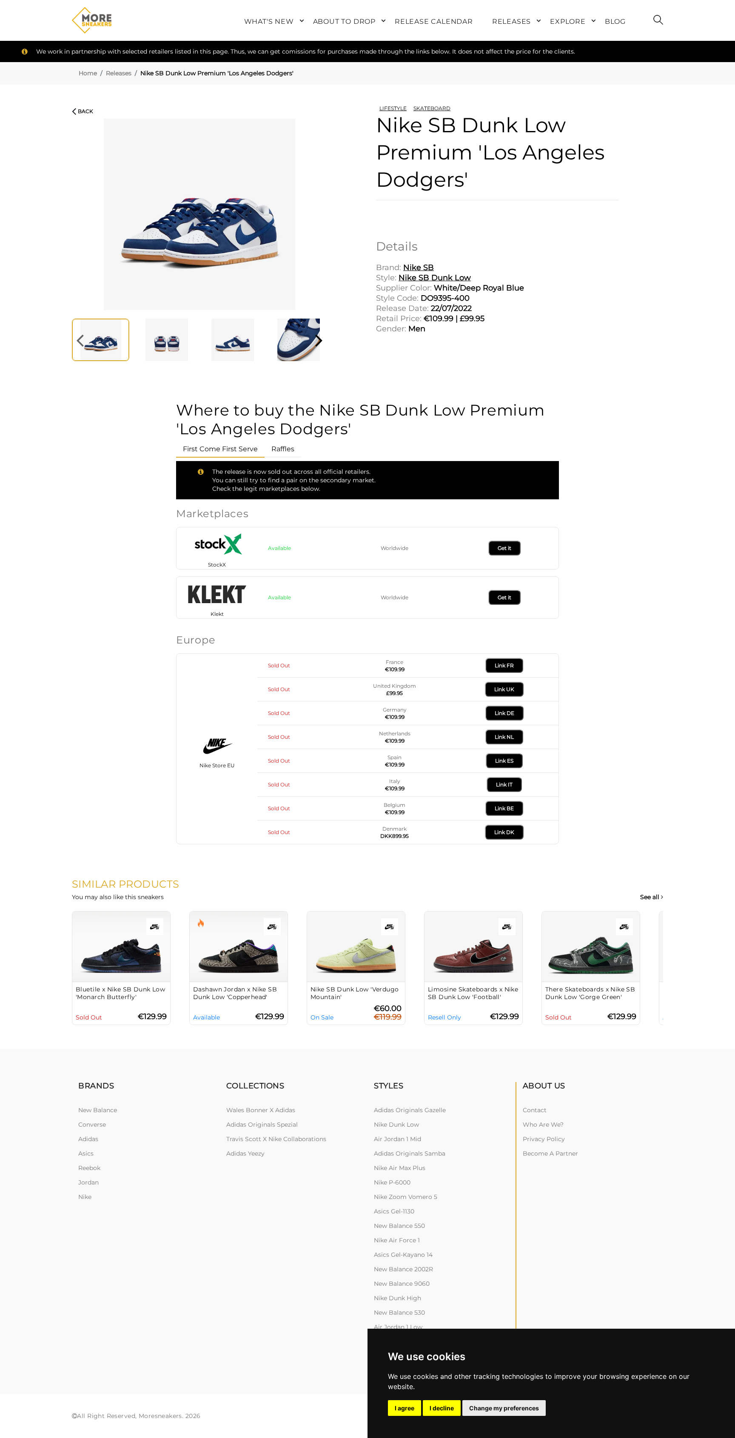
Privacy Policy (544, 1139)
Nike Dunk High (397, 1298)
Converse (92, 1124)
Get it (504, 548)
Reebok (89, 1168)
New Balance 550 (399, 1226)
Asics (86, 1153)
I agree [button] (404, 1408)
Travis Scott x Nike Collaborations (276, 1139)
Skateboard (431, 108)
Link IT (504, 784)
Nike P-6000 (392, 1182)
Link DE (504, 713)
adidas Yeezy (245, 1153)
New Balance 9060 (402, 1283)
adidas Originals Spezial (262, 1124)
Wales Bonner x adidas (260, 1110)
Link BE (504, 808)
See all (650, 897)
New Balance (97, 1110)
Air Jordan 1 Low (398, 1327)
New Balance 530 (399, 1312)
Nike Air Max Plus (399, 1168)
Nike (84, 1197)
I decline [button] (442, 1408)
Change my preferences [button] (504, 1408)
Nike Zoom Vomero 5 (405, 1197)
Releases (118, 73)
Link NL (504, 737)
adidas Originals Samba (409, 1153)
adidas (88, 1139)
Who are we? (543, 1124)
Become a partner (550, 1153)
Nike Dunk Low (396, 1124)
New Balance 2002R (403, 1269)
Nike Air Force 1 (397, 1240)
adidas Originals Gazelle (410, 1110)
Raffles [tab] (282, 449)
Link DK (504, 832)
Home (88, 73)
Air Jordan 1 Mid (397, 1139)
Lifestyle (393, 108)
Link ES (504, 760)
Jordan (88, 1182)
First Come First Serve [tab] (220, 449)
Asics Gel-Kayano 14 (403, 1255)
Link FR (504, 665)
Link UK (504, 689)
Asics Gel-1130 (394, 1211)
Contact (535, 1110)
